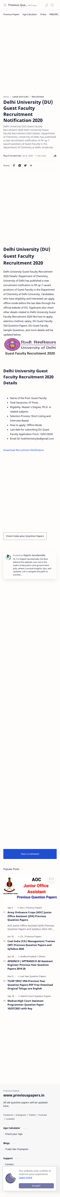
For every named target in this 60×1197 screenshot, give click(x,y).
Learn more (25, 1177)
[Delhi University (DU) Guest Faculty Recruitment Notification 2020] (30, 346)
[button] (46, 4)
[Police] (43, 14)
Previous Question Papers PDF (18, 5)
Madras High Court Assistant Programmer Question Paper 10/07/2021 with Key (26, 1004)
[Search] (52, 4)
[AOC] (22, 907)
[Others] (41, 956)
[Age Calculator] (30, 14)
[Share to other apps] (31, 165)
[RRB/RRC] (54, 14)
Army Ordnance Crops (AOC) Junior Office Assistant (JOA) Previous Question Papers (30, 916)
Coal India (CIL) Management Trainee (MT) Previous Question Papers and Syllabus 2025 (31, 944)
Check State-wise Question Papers (25, 536)
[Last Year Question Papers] (33, 976)
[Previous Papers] (11, 14)
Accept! (36, 1185)
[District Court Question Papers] (36, 996)
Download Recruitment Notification (23, 450)
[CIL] (22, 936)
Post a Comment (30, 853)
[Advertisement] (30, 58)
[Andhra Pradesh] (29, 956)
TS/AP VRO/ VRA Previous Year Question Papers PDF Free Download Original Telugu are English (30, 984)
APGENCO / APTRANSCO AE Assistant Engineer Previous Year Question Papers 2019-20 (30, 964)
